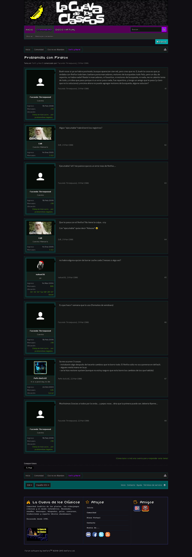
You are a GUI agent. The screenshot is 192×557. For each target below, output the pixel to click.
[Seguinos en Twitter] (101, 537)
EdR (40, 143)
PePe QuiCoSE (40, 378)
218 (52, 109)
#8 (165, 420)
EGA (28, 485)
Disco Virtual (65, 29)
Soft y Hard (37, 63)
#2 (165, 145)
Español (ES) (41, 485)
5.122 (51, 155)
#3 (165, 183)
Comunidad (44, 29)
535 (52, 390)
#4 (165, 239)
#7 (165, 378)
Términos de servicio (152, 485)
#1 (166, 88)
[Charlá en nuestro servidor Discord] (88, 537)
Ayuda (139, 485)
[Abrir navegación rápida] (165, 49)
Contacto (131, 485)
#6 (165, 322)
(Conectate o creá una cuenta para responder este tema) (142, 458)
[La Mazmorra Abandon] (145, 511)
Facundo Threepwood (67, 63)
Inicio (29, 29)
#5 (165, 277)
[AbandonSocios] (137, 511)
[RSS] (107, 537)
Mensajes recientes (44, 36)
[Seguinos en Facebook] (95, 537)
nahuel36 (40, 274)
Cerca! (51, 393)
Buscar (30, 36)
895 (52, 286)
